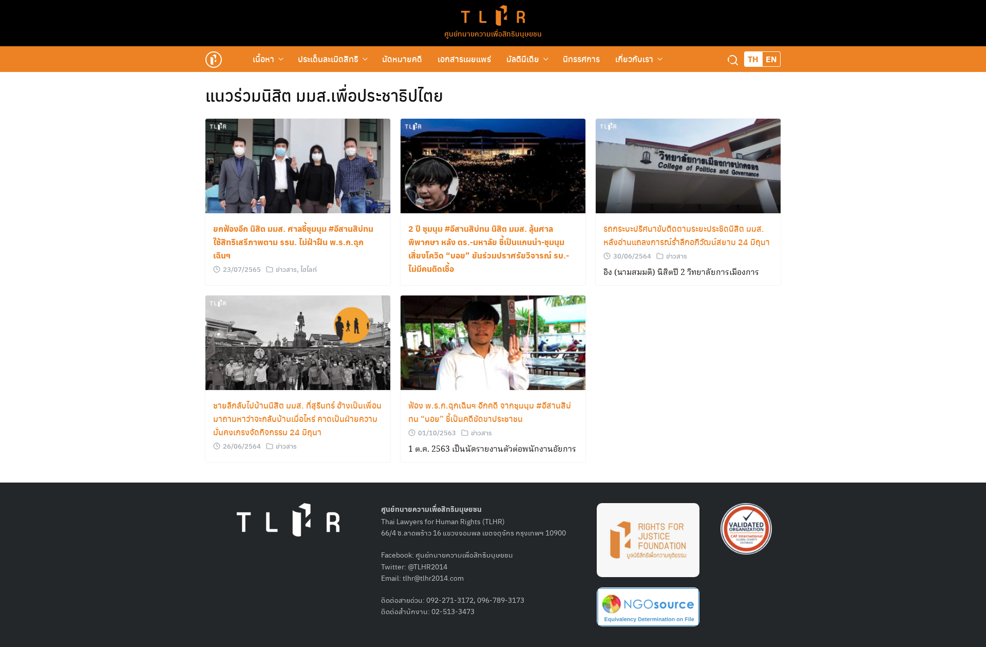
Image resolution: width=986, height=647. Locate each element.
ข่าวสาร (286, 269)
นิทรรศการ (581, 59)
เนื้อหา (263, 59)
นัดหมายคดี (402, 59)
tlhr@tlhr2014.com (433, 577)
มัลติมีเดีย (522, 59)
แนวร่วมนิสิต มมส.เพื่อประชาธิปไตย (324, 95)
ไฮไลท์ (308, 269)
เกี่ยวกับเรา (634, 59)
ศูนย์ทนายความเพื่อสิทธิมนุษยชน (493, 33)
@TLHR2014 (427, 566)
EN (771, 59)
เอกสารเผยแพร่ (464, 59)
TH (753, 59)
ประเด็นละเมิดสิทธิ (328, 59)
